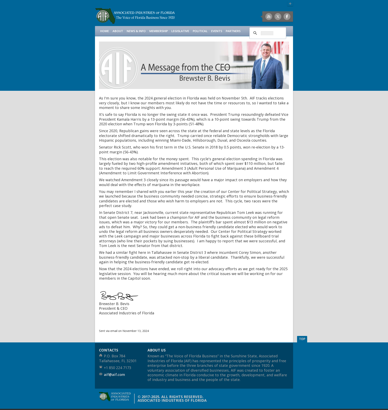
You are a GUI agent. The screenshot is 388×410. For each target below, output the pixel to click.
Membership (158, 31)
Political (200, 31)
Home (104, 31)
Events (216, 31)
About (118, 31)
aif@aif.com (114, 374)
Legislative (180, 31)
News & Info (136, 31)
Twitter (277, 16)
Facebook (287, 16)
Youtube (268, 16)
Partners (233, 31)
